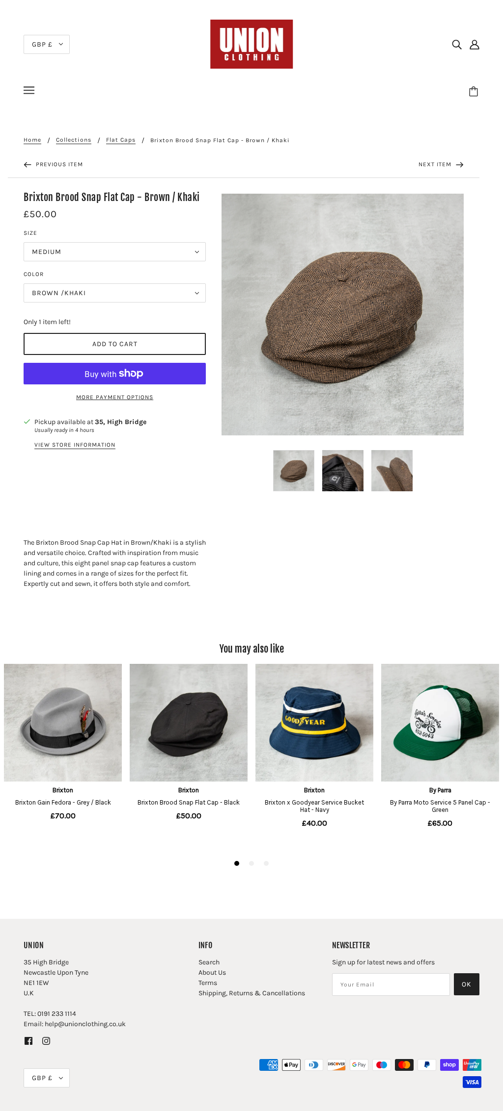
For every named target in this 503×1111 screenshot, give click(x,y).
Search (209, 962)
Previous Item (58, 164)
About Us (212, 972)
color (34, 274)
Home (32, 140)
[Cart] (475, 91)
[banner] (251, 43)
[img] (457, 44)
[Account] (474, 44)
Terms (207, 983)
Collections (73, 140)
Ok (467, 984)
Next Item (436, 164)
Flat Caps (121, 140)
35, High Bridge (120, 422)
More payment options (114, 397)
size (30, 232)
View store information (74, 445)
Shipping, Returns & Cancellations (251, 993)
